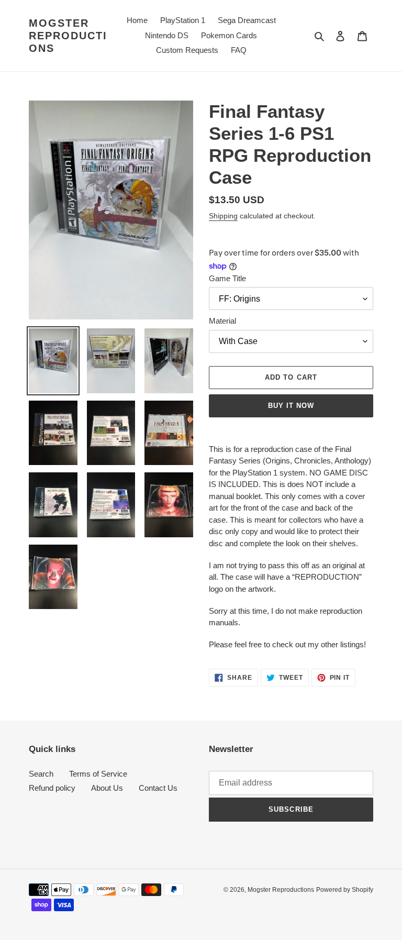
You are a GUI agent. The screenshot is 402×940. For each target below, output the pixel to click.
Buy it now (291, 406)
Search (41, 773)
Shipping (223, 216)
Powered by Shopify (344, 889)
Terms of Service (98, 773)
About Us (107, 787)
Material (222, 320)
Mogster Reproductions (68, 35)
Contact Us (158, 787)
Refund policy (52, 787)
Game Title (227, 278)
